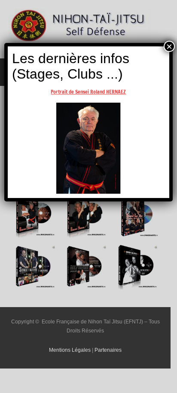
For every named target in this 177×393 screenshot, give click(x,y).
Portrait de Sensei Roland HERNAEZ (88, 91)
